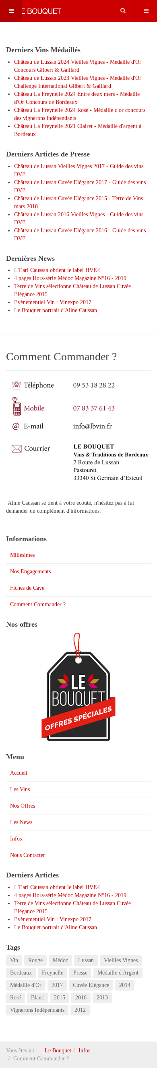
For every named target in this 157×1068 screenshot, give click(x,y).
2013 (102, 998)
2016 (81, 998)
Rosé (15, 998)
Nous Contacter (27, 855)
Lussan (86, 960)
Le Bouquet (58, 1051)
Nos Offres (22, 806)
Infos (16, 839)
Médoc (60, 960)
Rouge (35, 960)
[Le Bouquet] (32, 11)
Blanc (37, 998)
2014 (124, 985)
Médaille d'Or (25, 985)
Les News (21, 822)
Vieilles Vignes (121, 960)
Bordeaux (21, 973)
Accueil (18, 773)
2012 (80, 1010)
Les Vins (20, 789)
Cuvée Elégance (91, 985)
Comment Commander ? (38, 604)
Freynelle (52, 973)
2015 (59, 998)
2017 (57, 985)
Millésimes (22, 555)
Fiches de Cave (27, 588)
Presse (80, 973)
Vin (14, 960)
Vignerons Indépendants (37, 1010)
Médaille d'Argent (117, 973)
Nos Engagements (30, 572)
